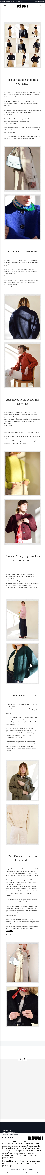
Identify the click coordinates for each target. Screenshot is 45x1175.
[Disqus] (22, 1088)
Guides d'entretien (8, 1132)
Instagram (9, 930)
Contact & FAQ (6, 1130)
